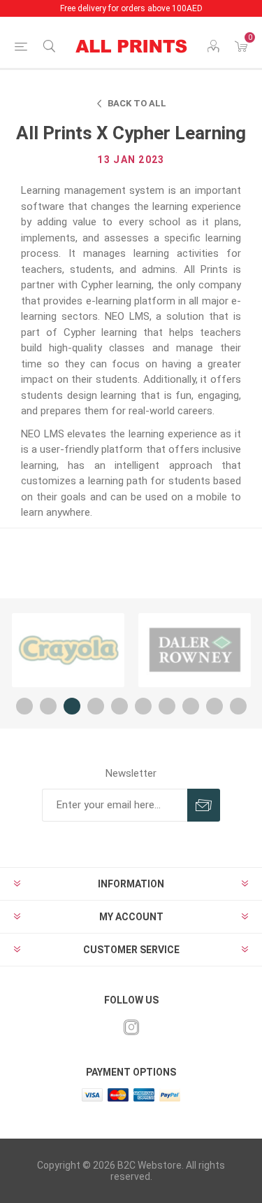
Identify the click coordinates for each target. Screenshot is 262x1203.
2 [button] (48, 706)
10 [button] (238, 706)
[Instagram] (131, 1027)
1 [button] (24, 706)
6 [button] (143, 706)
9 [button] (214, 706)
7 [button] (167, 706)
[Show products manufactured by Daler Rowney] (194, 650)
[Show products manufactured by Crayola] (68, 650)
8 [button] (190, 706)
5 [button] (119, 706)
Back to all (137, 103)
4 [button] (95, 706)
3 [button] (72, 706)
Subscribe (203, 805)
